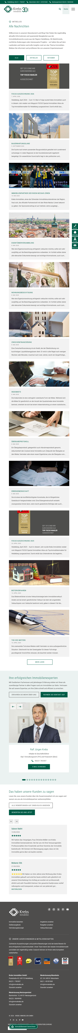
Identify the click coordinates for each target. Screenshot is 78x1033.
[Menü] (72, 9)
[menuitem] (58, 9)
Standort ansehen (15, 987)
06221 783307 (40, 761)
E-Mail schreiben (39, 767)
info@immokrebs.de (16, 984)
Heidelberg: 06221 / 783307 (16, 2)
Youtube (67, 909)
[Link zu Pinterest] (19, 1019)
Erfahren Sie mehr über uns (24, 695)
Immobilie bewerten (16, 922)
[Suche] (58, 9)
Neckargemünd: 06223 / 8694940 (62, 2)
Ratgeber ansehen (46, 925)
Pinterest (62, 909)
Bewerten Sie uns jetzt (22, 812)
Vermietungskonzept (16, 928)
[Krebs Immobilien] (16, 9)
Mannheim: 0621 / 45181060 (38, 2)
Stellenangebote (15, 925)
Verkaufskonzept (46, 928)
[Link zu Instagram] (13, 1019)
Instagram (53, 909)
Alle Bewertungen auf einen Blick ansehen (31, 805)
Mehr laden (39, 662)
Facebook (49, 909)
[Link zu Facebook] (10, 1019)
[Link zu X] (16, 1019)
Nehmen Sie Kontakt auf (54, 695)
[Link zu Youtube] (22, 1019)
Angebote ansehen (47, 922)
